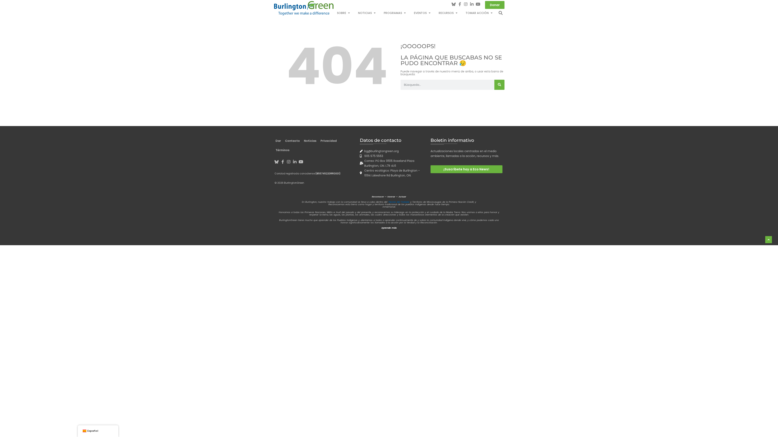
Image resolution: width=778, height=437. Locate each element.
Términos (283, 150)
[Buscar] (499, 85)
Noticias (365, 13)
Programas (393, 13)
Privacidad (329, 141)
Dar (278, 141)
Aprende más (389, 227)
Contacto (292, 141)
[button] (501, 13)
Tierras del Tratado (398, 202)
